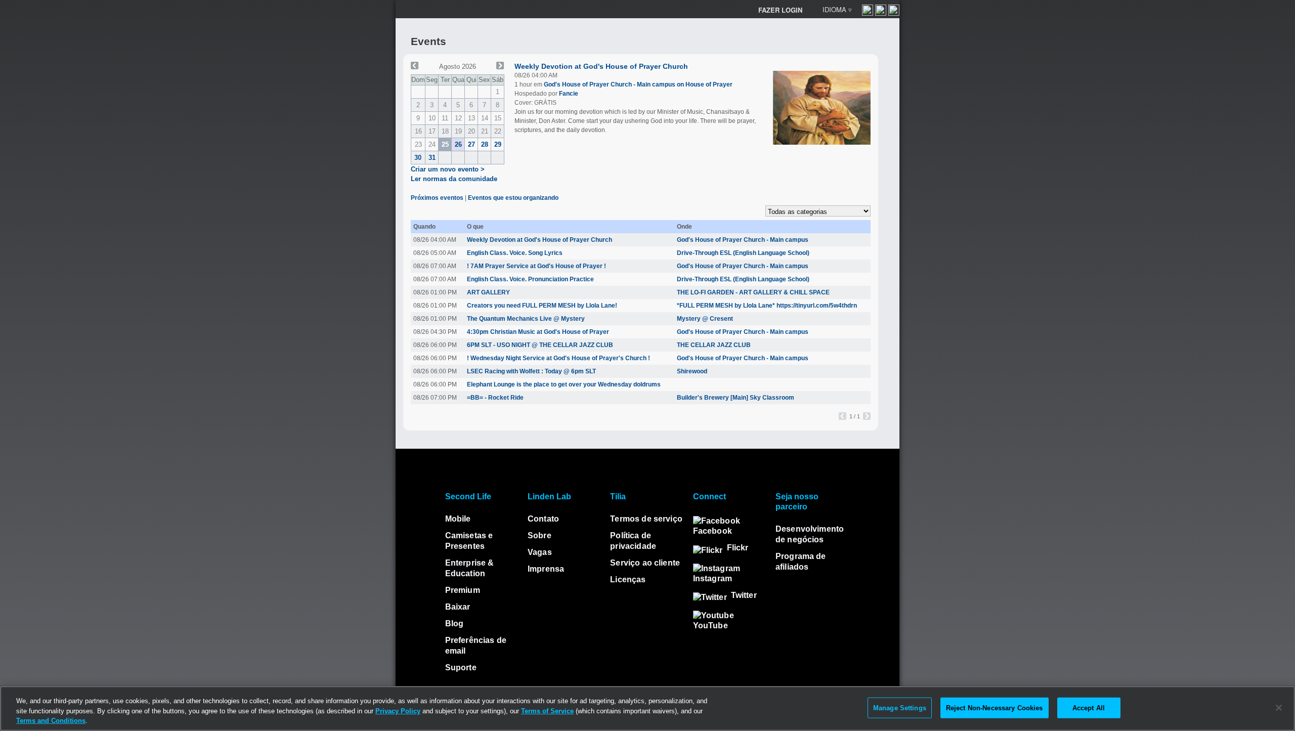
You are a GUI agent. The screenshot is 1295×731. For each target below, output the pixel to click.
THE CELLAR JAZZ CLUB (714, 345)
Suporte (461, 667)
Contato (543, 518)
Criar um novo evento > (448, 169)
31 (432, 157)
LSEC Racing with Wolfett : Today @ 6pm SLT (531, 371)
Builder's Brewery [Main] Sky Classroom (735, 397)
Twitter (744, 595)
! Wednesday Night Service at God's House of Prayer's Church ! (558, 358)
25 (445, 144)
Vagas (540, 552)
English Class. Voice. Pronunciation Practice (530, 279)
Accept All (1088, 707)
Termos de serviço (646, 518)
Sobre (539, 535)
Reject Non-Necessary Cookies (994, 707)
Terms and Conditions (50, 720)
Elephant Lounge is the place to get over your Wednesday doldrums (564, 384)
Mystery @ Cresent (705, 318)
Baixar (457, 607)
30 (417, 157)
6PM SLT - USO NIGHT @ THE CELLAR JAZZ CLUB (540, 345)
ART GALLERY (488, 292)
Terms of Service (547, 711)
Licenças (627, 579)
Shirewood (692, 371)
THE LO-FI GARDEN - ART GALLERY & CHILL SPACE (753, 292)
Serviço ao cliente (645, 562)
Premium (462, 590)
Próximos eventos (437, 197)
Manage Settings (899, 707)
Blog (454, 623)
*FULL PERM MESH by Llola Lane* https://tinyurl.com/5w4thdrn (767, 305)
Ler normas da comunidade (454, 179)
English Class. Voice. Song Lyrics (515, 252)
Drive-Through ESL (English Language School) (743, 252)
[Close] (1279, 708)
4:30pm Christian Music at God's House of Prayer (538, 331)
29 (497, 144)
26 (458, 144)
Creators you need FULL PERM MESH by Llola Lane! (542, 305)
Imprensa (546, 569)
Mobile (458, 518)
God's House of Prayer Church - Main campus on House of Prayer (638, 84)
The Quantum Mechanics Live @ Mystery (526, 318)
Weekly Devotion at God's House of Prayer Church (601, 66)
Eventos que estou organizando (513, 197)
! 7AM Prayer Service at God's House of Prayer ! (536, 266)
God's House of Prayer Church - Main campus (742, 239)
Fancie (568, 93)
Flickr (738, 547)
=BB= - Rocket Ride (495, 397)
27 (471, 144)
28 (484, 144)
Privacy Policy (397, 711)
